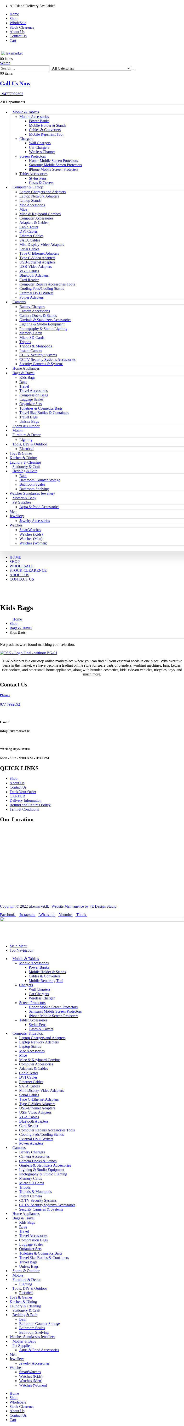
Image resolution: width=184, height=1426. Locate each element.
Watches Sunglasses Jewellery (32, 493)
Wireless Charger (42, 152)
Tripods (25, 342)
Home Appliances (26, 368)
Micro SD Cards (31, 337)
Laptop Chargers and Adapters (42, 192)
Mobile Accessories (34, 117)
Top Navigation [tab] (21, 950)
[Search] (134, 69)
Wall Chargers (40, 143)
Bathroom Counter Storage (39, 480)
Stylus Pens (37, 178)
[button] (5, 63)
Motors (17, 430)
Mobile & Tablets (25, 112)
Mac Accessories (32, 205)
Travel (24, 386)
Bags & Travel (23, 373)
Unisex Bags (29, 421)
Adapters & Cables (33, 222)
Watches (16, 525)
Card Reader (29, 280)
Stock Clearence (22, 27)
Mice (23, 209)
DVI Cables (28, 231)
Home (14, 14)
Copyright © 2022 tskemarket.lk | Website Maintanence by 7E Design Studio (58, 906)
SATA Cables (29, 240)
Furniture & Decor (26, 435)
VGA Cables (29, 271)
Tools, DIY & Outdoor (29, 444)
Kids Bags (27, 377)
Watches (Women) (33, 543)
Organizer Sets (30, 404)
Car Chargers (39, 147)
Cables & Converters (45, 130)
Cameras (19, 302)
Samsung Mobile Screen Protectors (55, 165)
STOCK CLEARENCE (28, 570)
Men (13, 512)
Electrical (26, 449)
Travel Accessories (33, 391)
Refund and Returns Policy (30, 805)
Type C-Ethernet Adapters (39, 253)
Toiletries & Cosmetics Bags (40, 408)
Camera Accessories (34, 311)
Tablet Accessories (33, 174)
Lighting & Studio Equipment (41, 324)
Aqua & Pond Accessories (39, 507)
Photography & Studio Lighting (43, 329)
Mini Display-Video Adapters (41, 244)
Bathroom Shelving (34, 489)
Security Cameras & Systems (41, 364)
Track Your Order (23, 792)
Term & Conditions (24, 809)
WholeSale (18, 23)
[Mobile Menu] (1, 49)
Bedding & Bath (24, 471)
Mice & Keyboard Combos (40, 214)
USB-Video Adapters (35, 266)
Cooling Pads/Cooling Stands (41, 288)
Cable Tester (28, 227)
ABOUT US (19, 575)
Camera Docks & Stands (38, 315)
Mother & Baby (24, 498)
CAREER (17, 796)
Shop (13, 18)
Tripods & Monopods (35, 346)
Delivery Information (25, 800)
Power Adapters (31, 297)
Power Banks (39, 121)
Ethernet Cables (31, 236)
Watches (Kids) (31, 534)
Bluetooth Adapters (34, 275)
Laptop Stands (30, 200)
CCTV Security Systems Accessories (47, 359)
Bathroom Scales (32, 484)
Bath (23, 476)
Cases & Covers (41, 183)
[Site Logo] (13, 53)
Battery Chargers (32, 307)
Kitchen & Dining (23, 458)
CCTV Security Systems (38, 355)
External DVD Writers (36, 293)
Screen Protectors (32, 156)
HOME (15, 557)
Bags (23, 382)
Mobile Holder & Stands (47, 125)
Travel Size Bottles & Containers (44, 413)
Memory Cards (30, 333)
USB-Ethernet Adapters (37, 262)
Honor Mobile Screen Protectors (53, 161)
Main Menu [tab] (18, 946)
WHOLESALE (22, 566)
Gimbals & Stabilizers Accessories (45, 320)
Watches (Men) (30, 539)
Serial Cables (29, 249)
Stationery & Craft (26, 467)
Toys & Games (21, 453)
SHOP (15, 561)
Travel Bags (28, 417)
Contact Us (18, 36)
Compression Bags (33, 395)
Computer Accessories (36, 218)
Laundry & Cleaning (25, 462)
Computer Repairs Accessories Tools (47, 284)
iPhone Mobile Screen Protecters (53, 169)
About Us (17, 32)
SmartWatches (30, 530)
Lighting (25, 440)
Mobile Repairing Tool (46, 134)
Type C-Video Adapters (37, 258)
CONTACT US (22, 579)
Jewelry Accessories (34, 521)
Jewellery (17, 516)
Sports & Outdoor (26, 426)
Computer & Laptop (27, 187)
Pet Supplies (21, 502)
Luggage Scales (31, 399)
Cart (13, 40)
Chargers (26, 139)
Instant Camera (30, 351)
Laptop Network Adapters (39, 196)
